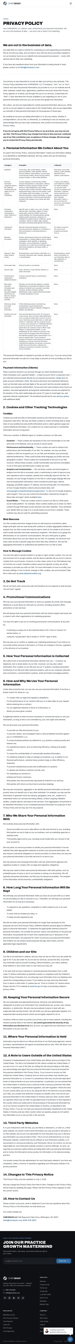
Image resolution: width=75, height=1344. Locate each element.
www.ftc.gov (35, 986)
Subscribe (62, 1261)
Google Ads (43, 1291)
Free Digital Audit (8, 1331)
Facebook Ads (44, 1284)
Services (43, 1277)
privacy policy (63, 396)
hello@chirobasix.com (29, 67)
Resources (7, 1311)
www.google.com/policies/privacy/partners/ (26, 491)
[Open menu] (71, 3)
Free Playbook (8, 1321)
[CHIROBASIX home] (12, 3)
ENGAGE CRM (44, 1304)
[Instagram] (9, 1298)
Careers (42, 1324)
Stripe (58, 378)
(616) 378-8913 (29, 1220)
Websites (43, 1281)
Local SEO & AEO (45, 1294)
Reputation (43, 1301)
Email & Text (44, 1298)
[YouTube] (18, 1298)
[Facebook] (5, 1298)
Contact (42, 1328)
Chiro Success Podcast (10, 1318)
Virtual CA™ (6, 1324)
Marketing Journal (9, 1315)
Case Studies (44, 1321)
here (39, 497)
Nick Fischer (44, 1318)
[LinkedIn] (14, 1298)
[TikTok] (23, 1298)
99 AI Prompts (7, 1328)
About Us (43, 1315)
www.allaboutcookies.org (30, 573)
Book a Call (43, 1331)
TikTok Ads (43, 1288)
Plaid (27, 381)
